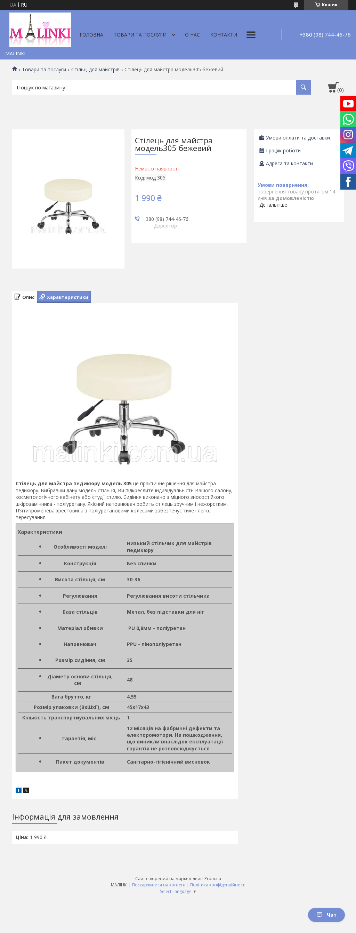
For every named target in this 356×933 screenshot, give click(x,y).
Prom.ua (212, 879)
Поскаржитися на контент (159, 885)
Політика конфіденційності (217, 885)
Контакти (223, 34)
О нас (192, 34)
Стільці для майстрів (95, 69)
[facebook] (19, 791)
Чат (332, 914)
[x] (26, 791)
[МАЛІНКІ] (40, 28)
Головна (91, 34)
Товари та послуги (140, 34)
